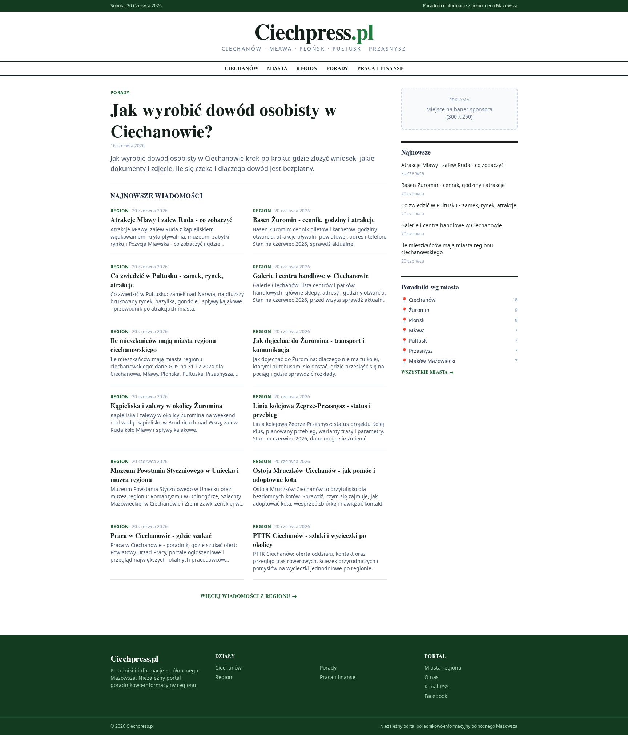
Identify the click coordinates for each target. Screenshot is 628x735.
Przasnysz (417, 350)
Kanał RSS (436, 686)
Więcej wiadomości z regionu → (248, 596)
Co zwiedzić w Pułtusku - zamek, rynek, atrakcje (166, 280)
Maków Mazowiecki (428, 360)
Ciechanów (241, 68)
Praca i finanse (380, 68)
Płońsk (412, 320)
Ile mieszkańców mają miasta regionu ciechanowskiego (163, 345)
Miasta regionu (443, 667)
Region (306, 68)
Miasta (277, 68)
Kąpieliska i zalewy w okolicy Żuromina (166, 405)
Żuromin (415, 310)
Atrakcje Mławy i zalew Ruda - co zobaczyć (171, 219)
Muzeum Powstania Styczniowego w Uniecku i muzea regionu (174, 475)
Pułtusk (414, 340)
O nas (431, 677)
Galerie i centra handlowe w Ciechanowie (311, 275)
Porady (337, 68)
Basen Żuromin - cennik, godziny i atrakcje (314, 219)
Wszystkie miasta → (427, 372)
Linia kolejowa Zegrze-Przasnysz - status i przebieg (312, 410)
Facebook (435, 695)
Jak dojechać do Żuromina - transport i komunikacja (309, 345)
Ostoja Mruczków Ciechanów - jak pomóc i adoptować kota (314, 475)
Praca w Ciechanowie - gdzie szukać (161, 535)
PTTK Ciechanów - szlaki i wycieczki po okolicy (309, 540)
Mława (413, 330)
